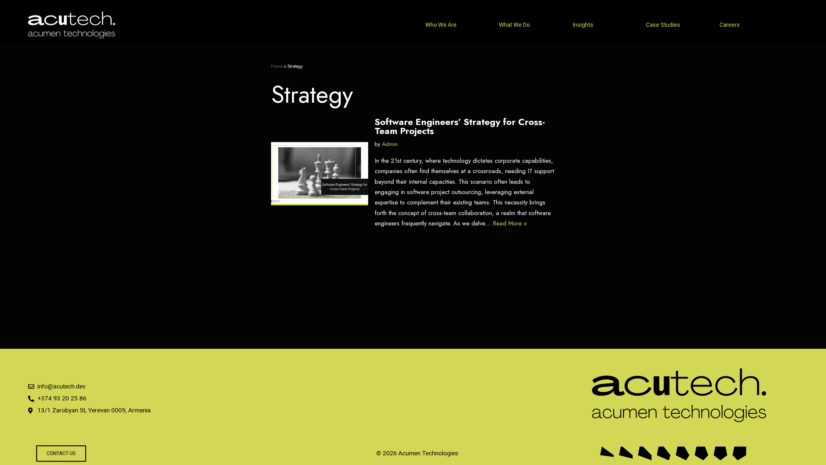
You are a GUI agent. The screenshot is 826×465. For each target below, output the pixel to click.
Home (277, 66)
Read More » (510, 223)
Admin (390, 144)
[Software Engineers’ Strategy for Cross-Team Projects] (319, 173)
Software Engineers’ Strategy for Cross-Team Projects (460, 126)
